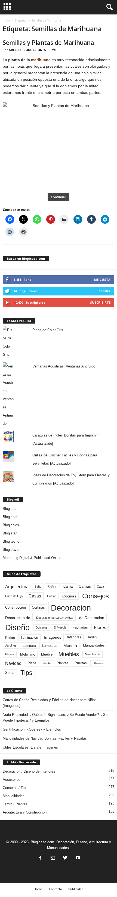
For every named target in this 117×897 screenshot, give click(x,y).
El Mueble (60, 627)
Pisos (31, 663)
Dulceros (42, 627)
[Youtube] (77, 858)
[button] (109, 7)
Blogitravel (11, 550)
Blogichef (10, 517)
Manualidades (94, 645)
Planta (46, 663)
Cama (68, 586)
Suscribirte (100, 302)
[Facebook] (40, 858)
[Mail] (53, 858)
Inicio (6, 20)
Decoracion (71, 607)
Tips (26, 672)
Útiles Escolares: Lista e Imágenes (30, 747)
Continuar (58, 197)
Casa (100, 586)
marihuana (41, 60)
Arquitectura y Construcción (25, 812)
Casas (35, 596)
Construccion (15, 607)
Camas (85, 586)
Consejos (95, 596)
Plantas (63, 663)
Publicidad (76, 889)
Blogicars (10, 509)
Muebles (69, 654)
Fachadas (80, 627)
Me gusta (102, 279)
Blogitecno (11, 541)
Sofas (9, 673)
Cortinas (38, 607)
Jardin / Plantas (15, 804)
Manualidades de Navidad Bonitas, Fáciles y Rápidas (45, 738)
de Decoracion (91, 617)
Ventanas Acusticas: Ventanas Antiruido (63, 366)
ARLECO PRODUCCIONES (27, 50)
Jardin (92, 637)
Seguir (104, 291)
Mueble (47, 654)
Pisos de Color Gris (47, 330)
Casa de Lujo (14, 596)
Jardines (11, 645)
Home (38, 889)
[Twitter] (65, 858)
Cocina (51, 596)
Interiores (74, 637)
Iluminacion (29, 637)
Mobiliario (27, 654)
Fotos (10, 637)
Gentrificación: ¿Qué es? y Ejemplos (32, 729)
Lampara (29, 645)
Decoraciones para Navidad (54, 617)
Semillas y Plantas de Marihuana (48, 42)
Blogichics (11, 525)
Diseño (17, 627)
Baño (38, 586)
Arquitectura (17, 586)
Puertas (81, 663)
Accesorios (11, 780)
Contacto (55, 889)
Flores (100, 627)
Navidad (13, 663)
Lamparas (49, 646)
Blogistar (10, 533)
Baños (52, 587)
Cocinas (69, 596)
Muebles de (92, 654)
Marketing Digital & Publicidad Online (32, 558)
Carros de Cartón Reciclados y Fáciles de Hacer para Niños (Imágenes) (50, 703)
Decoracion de (17, 617)
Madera (70, 645)
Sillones (98, 663)
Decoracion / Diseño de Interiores (29, 771)
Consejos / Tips (15, 788)
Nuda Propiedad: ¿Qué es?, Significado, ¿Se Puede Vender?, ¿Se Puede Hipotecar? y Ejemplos (55, 717)
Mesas (9, 654)
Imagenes (52, 637)
